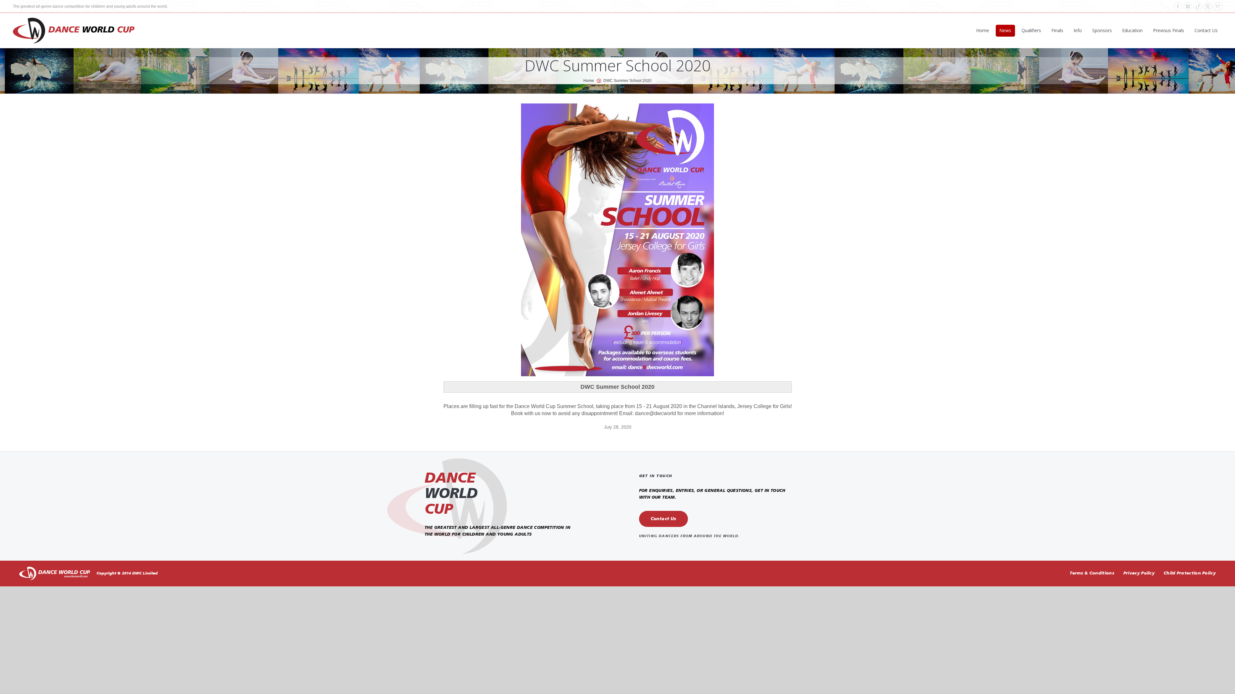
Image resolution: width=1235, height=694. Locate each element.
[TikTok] (1198, 6)
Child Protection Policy (1190, 573)
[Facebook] (1178, 6)
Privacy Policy (1139, 573)
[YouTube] (1217, 6)
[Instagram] (1188, 6)
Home (588, 80)
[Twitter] (1207, 6)
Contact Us (663, 519)
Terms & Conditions (1092, 573)
